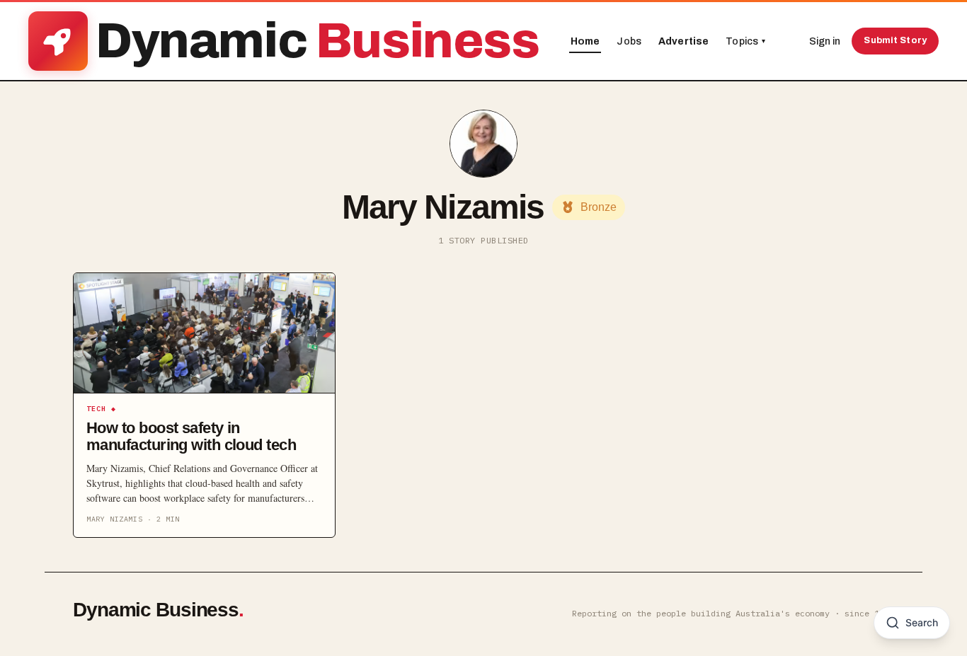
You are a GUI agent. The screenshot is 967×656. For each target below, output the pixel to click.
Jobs (629, 41)
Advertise (683, 41)
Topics (745, 41)
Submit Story (895, 40)
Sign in (824, 41)
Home (585, 41)
